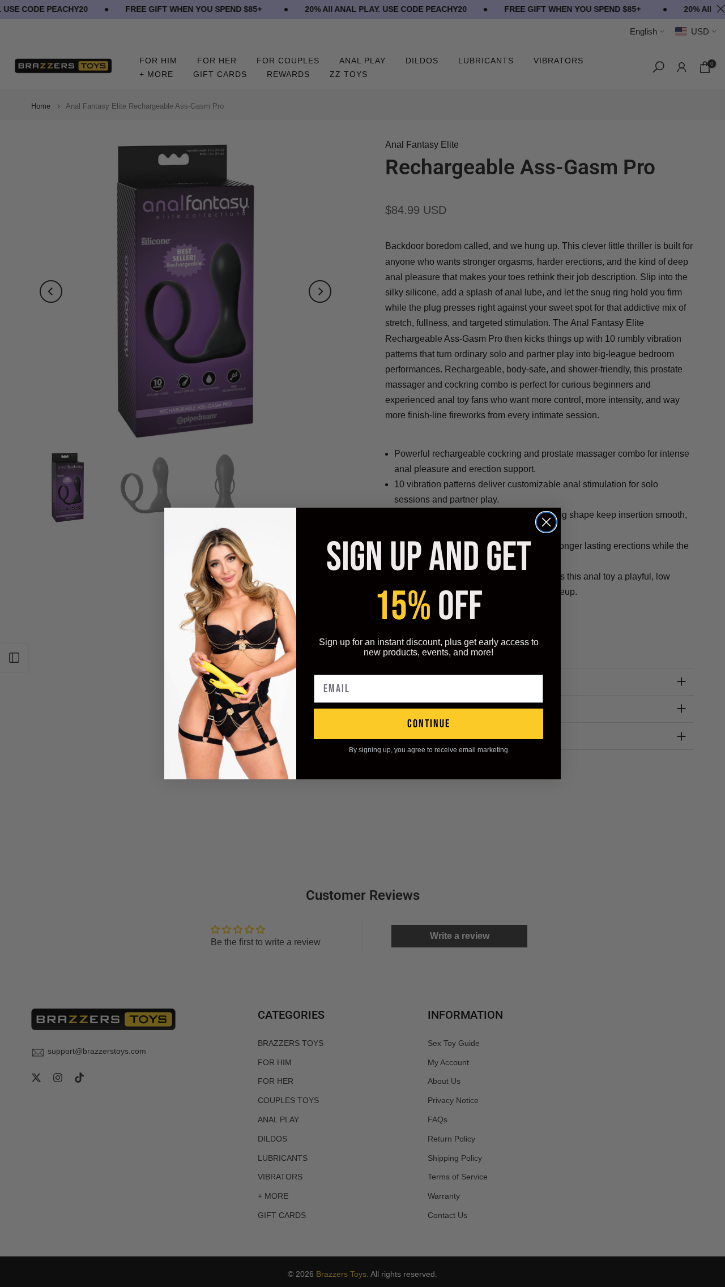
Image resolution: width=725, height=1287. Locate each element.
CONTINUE (428, 724)
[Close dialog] (546, 522)
